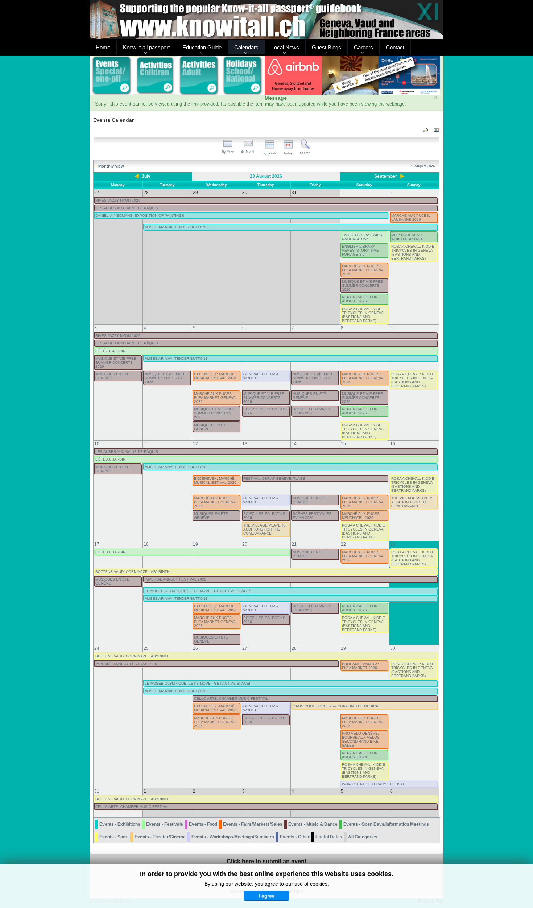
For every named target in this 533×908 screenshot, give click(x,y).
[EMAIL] (436, 130)
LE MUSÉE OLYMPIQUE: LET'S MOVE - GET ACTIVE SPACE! (197, 591)
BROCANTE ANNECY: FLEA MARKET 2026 (360, 666)
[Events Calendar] (111, 75)
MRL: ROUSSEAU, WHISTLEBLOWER (407, 237)
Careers (363, 47)
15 (343, 443)
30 (392, 648)
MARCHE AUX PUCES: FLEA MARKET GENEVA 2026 (362, 270)
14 (294, 443)
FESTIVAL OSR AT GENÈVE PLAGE (274, 478)
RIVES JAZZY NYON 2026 (117, 200)
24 (96, 648)
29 (343, 648)
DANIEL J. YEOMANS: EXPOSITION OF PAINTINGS (139, 216)
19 (195, 544)
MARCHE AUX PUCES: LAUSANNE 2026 (410, 218)
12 (195, 443)
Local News (285, 47)
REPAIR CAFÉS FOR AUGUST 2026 (359, 299)
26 (195, 648)
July (146, 176)
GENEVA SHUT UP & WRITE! (261, 376)
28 (294, 648)
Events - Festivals (164, 824)
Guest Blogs (326, 47)
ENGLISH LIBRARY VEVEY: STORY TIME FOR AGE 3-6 (360, 250)
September (385, 176)
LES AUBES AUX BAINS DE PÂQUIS (126, 208)
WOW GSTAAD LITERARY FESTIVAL (373, 784)
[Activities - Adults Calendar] (199, 75)
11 (146, 443)
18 (146, 544)
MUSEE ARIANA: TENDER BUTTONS (176, 227)
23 (392, 544)
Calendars (246, 47)
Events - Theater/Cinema (160, 836)
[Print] (425, 130)
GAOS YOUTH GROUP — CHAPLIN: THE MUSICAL (336, 706)
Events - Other (295, 836)
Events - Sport (114, 836)
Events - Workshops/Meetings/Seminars (232, 836)
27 (244, 648)
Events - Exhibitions (119, 824)
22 (343, 544)
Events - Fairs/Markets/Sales (252, 824)
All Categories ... (365, 836)
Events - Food (203, 824)
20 (244, 544)
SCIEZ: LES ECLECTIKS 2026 (264, 411)
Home (103, 47)
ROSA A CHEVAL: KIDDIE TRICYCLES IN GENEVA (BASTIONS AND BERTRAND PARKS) (412, 252)
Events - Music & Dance (313, 824)
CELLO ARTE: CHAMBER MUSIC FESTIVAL (231, 699)
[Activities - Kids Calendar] (155, 76)
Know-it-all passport (146, 47)
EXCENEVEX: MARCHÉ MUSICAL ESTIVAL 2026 (215, 376)
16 (392, 443)
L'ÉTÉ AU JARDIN (110, 351)
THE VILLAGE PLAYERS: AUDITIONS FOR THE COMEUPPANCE (413, 502)
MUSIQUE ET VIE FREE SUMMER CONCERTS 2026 (362, 286)
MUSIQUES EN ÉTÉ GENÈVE (112, 376)
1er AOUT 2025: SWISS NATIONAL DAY (362, 237)
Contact (395, 47)
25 (146, 648)
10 (96, 443)
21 (294, 544)
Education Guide (202, 47)
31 (96, 791)
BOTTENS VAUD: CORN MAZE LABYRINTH (132, 572)
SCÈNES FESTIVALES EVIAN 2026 (312, 411)
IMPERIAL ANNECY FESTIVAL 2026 (175, 579)
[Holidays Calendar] (243, 75)
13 (244, 443)
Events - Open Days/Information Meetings (386, 824)
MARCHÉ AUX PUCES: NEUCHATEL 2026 (361, 516)
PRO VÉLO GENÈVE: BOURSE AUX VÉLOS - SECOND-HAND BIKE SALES (362, 739)
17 (96, 544)
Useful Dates (328, 836)
